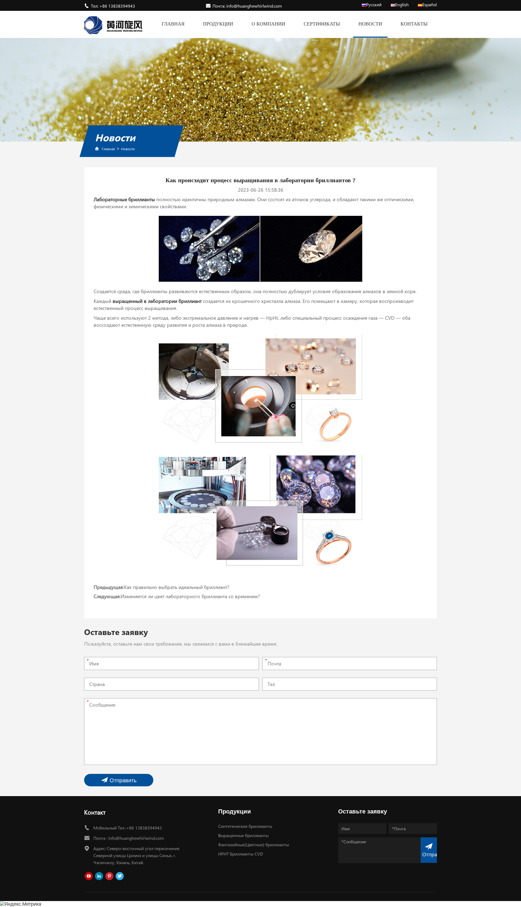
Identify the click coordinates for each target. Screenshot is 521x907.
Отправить (122, 780)
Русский (374, 4)
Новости (370, 24)
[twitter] (120, 876)
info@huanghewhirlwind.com (136, 838)
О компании (268, 24)
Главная (173, 24)
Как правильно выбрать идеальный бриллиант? (176, 587)
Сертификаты (322, 24)
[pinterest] (109, 876)
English (402, 4)
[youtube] (89, 876)
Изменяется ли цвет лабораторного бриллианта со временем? (190, 596)
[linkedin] (99, 876)
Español (429, 4)
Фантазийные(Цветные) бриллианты (253, 844)
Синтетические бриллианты (245, 826)
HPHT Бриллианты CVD (240, 854)
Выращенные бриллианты (243, 835)
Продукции (218, 24)
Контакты (414, 24)
